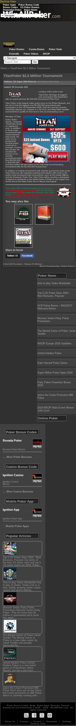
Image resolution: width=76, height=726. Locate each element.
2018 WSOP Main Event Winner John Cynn (55, 409)
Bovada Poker (12, 440)
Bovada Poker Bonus (14, 449)
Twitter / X (12, 255)
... (16, 526)
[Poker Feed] (26, 715)
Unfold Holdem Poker (49, 353)
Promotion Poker (12, 10)
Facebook (27, 255)
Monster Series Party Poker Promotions (53, 320)
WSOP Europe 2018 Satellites (54, 343)
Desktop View (8, 1)
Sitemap (66, 721)
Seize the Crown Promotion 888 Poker (55, 396)
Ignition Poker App (12, 518)
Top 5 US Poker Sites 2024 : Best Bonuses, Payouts (53, 294)
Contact (24, 721)
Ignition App (11, 509)
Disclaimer (52, 721)
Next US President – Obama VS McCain (23, 264)
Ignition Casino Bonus (11, 483)
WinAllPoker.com (59, 708)
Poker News (30, 10)
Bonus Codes (10, 7)
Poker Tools (55, 49)
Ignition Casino (13, 475)
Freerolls (8, 12)
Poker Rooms (16, 49)
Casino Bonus (36, 49)
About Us (10, 721)
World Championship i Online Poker (56, 266)
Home (9, 45)
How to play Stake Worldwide (53, 283)
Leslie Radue (42, 82)
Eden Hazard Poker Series (52, 362)
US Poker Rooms (29, 7)
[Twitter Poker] (42, 715)
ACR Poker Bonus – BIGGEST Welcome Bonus (54, 307)
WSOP (46, 53)
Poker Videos (31, 53)
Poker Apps (9, 4)
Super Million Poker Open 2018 (54, 372)
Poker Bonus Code (28, 4)
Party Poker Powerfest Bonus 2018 (54, 384)
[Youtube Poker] (49, 715)
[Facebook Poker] (34, 715)
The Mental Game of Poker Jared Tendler (56, 332)
